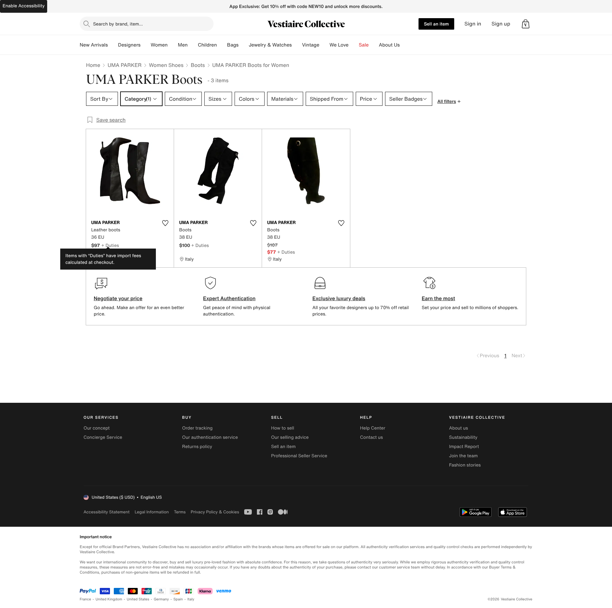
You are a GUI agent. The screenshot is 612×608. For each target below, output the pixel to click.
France (85, 599)
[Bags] (243, 44)
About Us (389, 44)
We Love (339, 44)
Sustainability (463, 437)
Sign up (501, 23)
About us (458, 428)
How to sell (282, 428)
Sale (364, 44)
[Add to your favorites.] (165, 223)
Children (207, 44)
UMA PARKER (124, 65)
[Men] (192, 44)
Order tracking (197, 428)
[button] (525, 23)
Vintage (310, 44)
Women (159, 44)
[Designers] (145, 44)
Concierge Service (103, 437)
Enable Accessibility (24, 6)
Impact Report (464, 446)
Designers (129, 44)
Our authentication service (210, 437)
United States (138, 599)
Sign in (472, 23)
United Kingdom (109, 599)
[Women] (172, 44)
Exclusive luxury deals (338, 298)
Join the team (463, 455)
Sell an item (436, 23)
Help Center (372, 428)
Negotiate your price (118, 298)
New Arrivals (94, 44)
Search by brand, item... (118, 23)
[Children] (221, 44)
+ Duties (110, 245)
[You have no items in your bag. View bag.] (525, 23)
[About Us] (404, 44)
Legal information (152, 512)
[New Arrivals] (112, 44)
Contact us (371, 437)
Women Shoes (166, 65)
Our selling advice (290, 437)
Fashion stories (465, 465)
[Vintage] (324, 44)
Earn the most (438, 298)
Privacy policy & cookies (215, 512)
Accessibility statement (106, 512)
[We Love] (353, 44)
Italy (190, 599)
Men (183, 44)
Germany (161, 599)
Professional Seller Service (299, 455)
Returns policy (197, 446)
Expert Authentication (229, 298)
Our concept (97, 428)
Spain (178, 599)
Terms (180, 512)
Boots (198, 65)
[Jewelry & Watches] (296, 44)
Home (93, 65)
